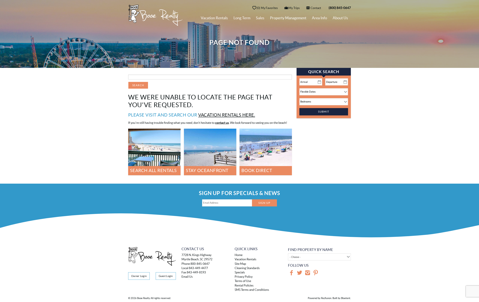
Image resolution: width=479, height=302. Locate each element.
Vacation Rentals (214, 18)
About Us (340, 18)
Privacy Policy (244, 276)
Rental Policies (244, 285)
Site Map (240, 263)
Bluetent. (346, 298)
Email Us (187, 276)
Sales (260, 18)
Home (238, 255)
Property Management (288, 18)
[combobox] (319, 256)
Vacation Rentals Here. (226, 114)
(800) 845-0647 (340, 8)
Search (138, 85)
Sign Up (264, 202)
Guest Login (166, 276)
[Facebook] (291, 272)
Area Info (319, 18)
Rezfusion (326, 298)
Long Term (242, 18)
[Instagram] (307, 272)
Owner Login (139, 276)
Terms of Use (243, 281)
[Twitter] (299, 272)
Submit (323, 111)
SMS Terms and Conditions (252, 289)
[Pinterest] (315, 272)
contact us (222, 122)
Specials (240, 272)
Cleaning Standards (247, 268)
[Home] (155, 15)
